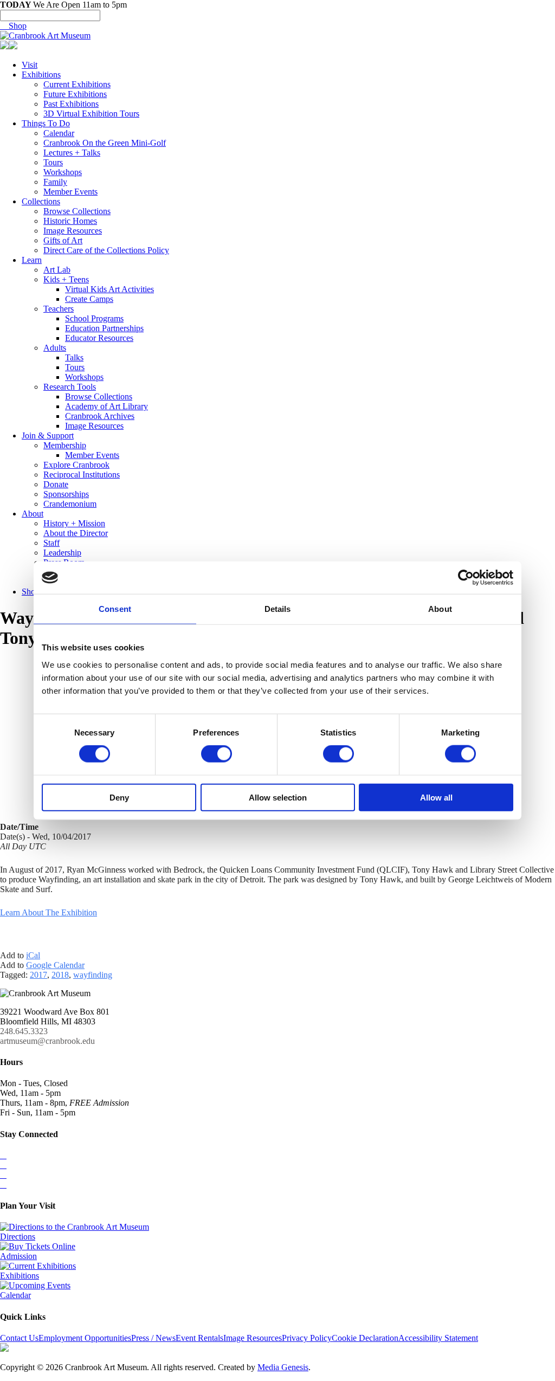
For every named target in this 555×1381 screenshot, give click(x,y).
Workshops (62, 172)
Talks (74, 357)
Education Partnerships (104, 328)
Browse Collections (77, 211)
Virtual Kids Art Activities (109, 289)
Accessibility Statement (438, 1338)
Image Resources (72, 230)
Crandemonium (69, 503)
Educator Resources (99, 338)
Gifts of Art (62, 240)
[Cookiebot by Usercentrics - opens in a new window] (465, 578)
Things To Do (46, 123)
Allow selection (278, 797)
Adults (54, 347)
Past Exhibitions (71, 103)
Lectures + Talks (71, 152)
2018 (60, 974)
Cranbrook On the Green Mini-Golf (104, 142)
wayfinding (92, 974)
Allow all (436, 797)
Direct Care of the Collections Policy (106, 250)
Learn (32, 259)
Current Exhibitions (77, 84)
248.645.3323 (24, 1031)
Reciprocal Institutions (81, 474)
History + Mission (74, 523)
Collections (41, 201)
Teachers (58, 308)
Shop (13, 25)
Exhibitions (41, 74)
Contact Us (19, 1338)
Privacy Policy (307, 1338)
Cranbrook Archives (99, 416)
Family (55, 181)
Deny (119, 797)
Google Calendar (55, 965)
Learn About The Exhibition (48, 912)
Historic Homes (70, 220)
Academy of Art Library (106, 406)
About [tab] (440, 609)
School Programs (94, 318)
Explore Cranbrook (76, 464)
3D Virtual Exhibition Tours (91, 113)
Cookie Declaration (365, 1338)
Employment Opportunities (84, 1338)
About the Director (75, 533)
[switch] (216, 754)
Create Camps (89, 299)
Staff (51, 542)
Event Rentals (199, 1338)
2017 (38, 974)
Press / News (153, 1338)
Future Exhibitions (75, 94)
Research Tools (69, 386)
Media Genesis (282, 1367)
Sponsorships (66, 494)
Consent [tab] (115, 609)
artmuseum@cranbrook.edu (47, 1041)
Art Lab (56, 269)
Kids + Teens (66, 279)
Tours (53, 162)
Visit (29, 64)
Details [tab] (277, 609)
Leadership (62, 552)
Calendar (58, 133)
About (32, 513)
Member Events (70, 191)
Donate (55, 484)
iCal (33, 955)
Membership (64, 445)
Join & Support (48, 435)
